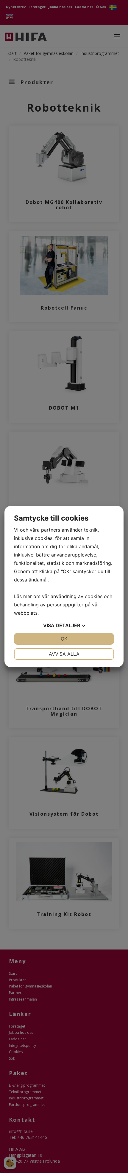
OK (64, 639)
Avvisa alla (64, 654)
